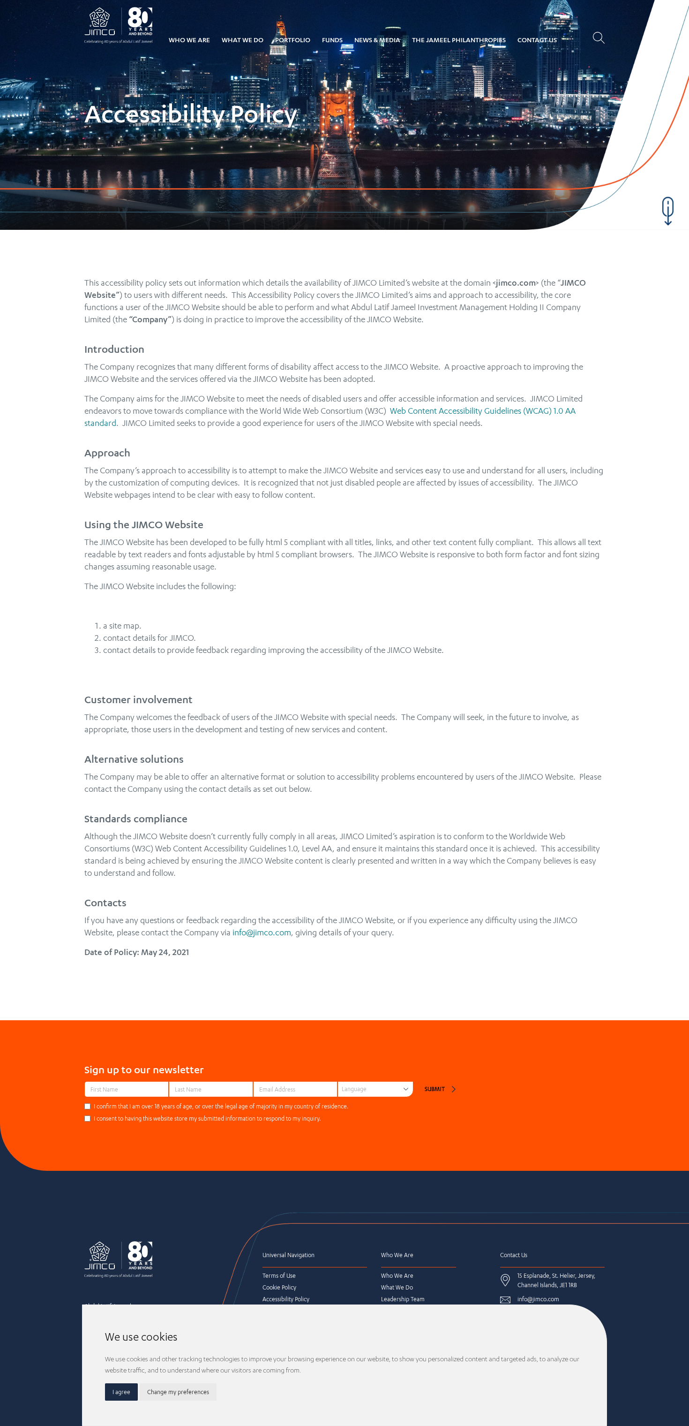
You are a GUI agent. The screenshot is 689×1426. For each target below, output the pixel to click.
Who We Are (397, 1275)
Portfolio (292, 40)
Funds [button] (332, 40)
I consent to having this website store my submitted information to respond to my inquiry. (207, 1118)
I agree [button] (121, 1392)
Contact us (537, 40)
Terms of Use (279, 1275)
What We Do (242, 40)
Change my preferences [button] (178, 1392)
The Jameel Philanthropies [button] (459, 40)
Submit (435, 1088)
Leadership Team (403, 1299)
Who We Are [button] (189, 40)
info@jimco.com (261, 932)
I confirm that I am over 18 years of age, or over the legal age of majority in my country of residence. (221, 1106)
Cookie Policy (279, 1287)
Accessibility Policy (285, 1299)
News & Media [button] (377, 40)
